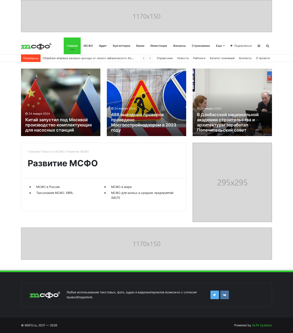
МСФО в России (48, 187)
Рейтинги (199, 58)
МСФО (88, 45)
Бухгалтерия (121, 45)
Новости (183, 58)
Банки (140, 45)
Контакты (245, 58)
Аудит (103, 45)
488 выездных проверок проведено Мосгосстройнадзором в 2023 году (143, 122)
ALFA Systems (262, 325)
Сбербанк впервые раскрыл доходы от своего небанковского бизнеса (91, 58)
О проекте (263, 58)
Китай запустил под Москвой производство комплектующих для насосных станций (58, 125)
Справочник (165, 58)
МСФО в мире (121, 187)
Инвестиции (158, 45)
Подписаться (243, 45)
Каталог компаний (222, 58)
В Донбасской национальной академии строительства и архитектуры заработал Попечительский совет (228, 122)
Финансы (179, 45)
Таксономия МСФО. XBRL (54, 193)
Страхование (201, 45)
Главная (72, 45)
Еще (219, 45)
